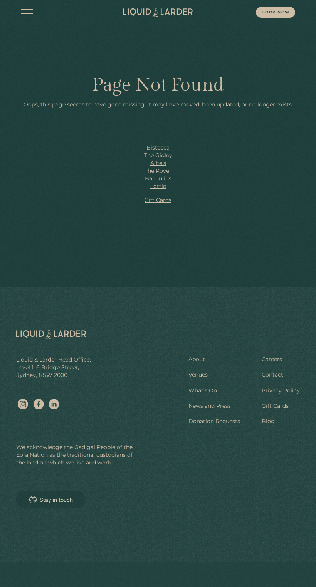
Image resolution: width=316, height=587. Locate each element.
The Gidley (158, 155)
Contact (272, 374)
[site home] (157, 12)
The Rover (158, 170)
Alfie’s (158, 163)
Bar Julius (158, 178)
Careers (272, 359)
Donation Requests (214, 421)
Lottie (158, 186)
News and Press (209, 405)
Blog (268, 421)
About (196, 359)
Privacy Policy (281, 390)
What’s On (202, 390)
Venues (198, 374)
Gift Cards (158, 200)
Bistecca (158, 147)
